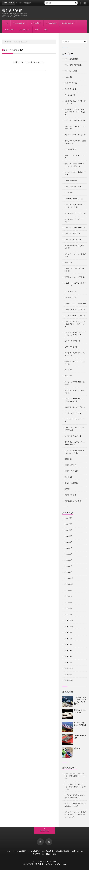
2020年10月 (69, 626)
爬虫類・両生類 (67, 23)
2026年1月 (68, 530)
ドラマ (67, 262)
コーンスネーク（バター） (74, 213)
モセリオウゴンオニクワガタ (75, 419)
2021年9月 (68, 590)
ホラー (67, 376)
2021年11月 (69, 578)
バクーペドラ (69, 297)
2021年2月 (68, 608)
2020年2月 (68, 656)
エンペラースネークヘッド (74, 135)
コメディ (68, 193)
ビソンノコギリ (70, 347)
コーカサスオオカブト (73, 199)
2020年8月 (68, 632)
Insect (67, 77)
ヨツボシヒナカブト (72, 436)
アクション (69, 95)
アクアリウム (24, 29)
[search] (76, 3)
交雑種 (67, 459)
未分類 (67, 477)
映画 (36, 29)
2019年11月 (69, 668)
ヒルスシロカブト (71, 341)
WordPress (61, 864)
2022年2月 (68, 566)
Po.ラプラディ (70, 83)
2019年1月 (68, 674)
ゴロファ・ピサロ (71, 234)
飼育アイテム (9, 29)
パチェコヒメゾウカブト (73, 309)
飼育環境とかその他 (72, 501)
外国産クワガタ (70, 471)
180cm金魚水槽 (70, 59)
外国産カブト (69, 465)
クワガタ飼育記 (18, 23)
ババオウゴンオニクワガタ (74, 303)
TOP (6, 23)
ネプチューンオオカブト (73, 277)
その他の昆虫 (51, 23)
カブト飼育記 (35, 23)
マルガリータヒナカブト (73, 407)
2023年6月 (68, 536)
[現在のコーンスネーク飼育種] (67, 714)
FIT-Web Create (41, 864)
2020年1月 (68, 662)
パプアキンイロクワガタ (73, 315)
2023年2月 (68, 548)
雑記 (46, 29)
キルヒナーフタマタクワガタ (75, 155)
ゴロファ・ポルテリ (72, 240)
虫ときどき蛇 (12, 10)
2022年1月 (68, 572)
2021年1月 (68, 614)
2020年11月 (69, 620)
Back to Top (44, 831)
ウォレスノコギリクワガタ (74, 120)
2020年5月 (68, 644)
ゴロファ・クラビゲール (73, 227)
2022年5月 (68, 560)
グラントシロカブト (72, 187)
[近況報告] (67, 752)
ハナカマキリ (69, 291)
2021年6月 (68, 596)
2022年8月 (68, 554)
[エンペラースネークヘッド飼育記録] (67, 727)
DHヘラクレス (70, 71)
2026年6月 (68, 518)
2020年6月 (68, 638)
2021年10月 (69, 584)
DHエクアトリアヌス (72, 65)
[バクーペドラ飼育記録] (67, 739)
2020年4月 (68, 650)
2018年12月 (69, 680)
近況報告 (77, 748)
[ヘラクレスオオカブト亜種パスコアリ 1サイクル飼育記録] (67, 701)
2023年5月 (68, 542)
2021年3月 (68, 602)
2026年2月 (68, 524)
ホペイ (67, 370)
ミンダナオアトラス (72, 413)
